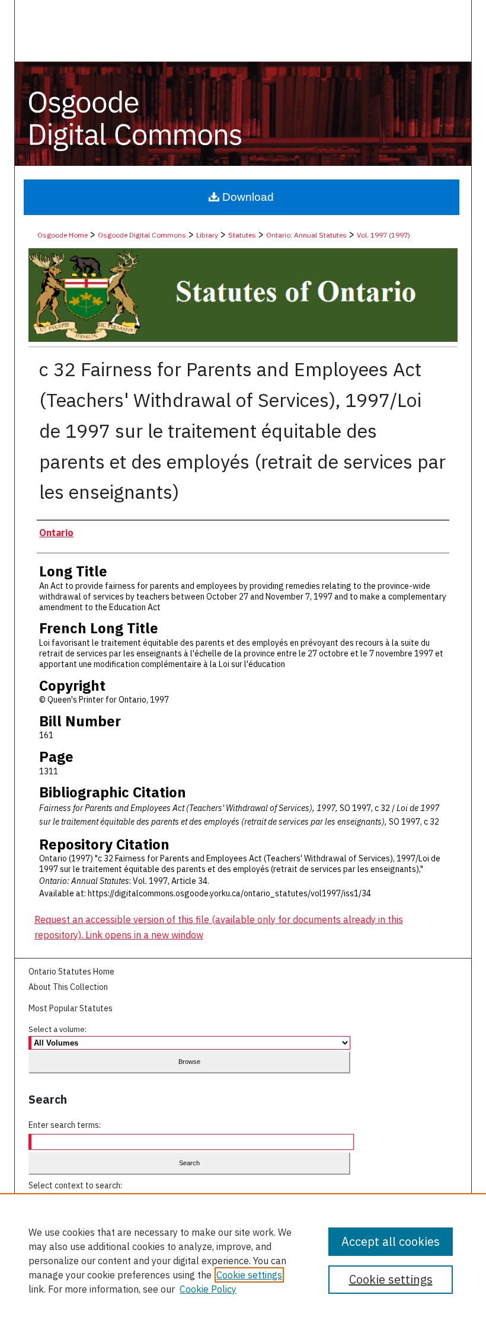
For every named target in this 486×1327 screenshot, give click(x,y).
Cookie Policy (208, 1289)
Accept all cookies (390, 1241)
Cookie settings (249, 1275)
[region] (243, 1260)
